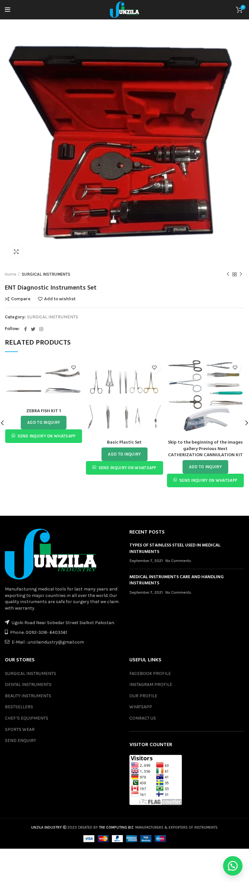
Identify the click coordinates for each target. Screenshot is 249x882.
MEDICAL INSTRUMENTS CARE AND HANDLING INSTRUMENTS (176, 580)
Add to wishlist (60, 299)
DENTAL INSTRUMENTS (28, 684)
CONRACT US (142, 718)
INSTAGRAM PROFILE (150, 684)
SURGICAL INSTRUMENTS (46, 274)
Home (10, 274)
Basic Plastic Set (124, 442)
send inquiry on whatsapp (47, 436)
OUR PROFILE (143, 696)
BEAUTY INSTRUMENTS (28, 696)
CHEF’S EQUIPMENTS (26, 718)
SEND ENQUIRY (20, 740)
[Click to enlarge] (16, 251)
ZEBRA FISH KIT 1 (43, 411)
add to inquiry (43, 422)
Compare (20, 299)
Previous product (228, 274)
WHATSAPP (140, 707)
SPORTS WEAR (20, 729)
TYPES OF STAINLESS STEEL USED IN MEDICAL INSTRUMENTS (174, 549)
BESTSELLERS (19, 707)
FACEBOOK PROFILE (150, 673)
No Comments (178, 560)
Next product (241, 274)
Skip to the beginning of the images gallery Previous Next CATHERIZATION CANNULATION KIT (205, 449)
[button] (233, 866)
